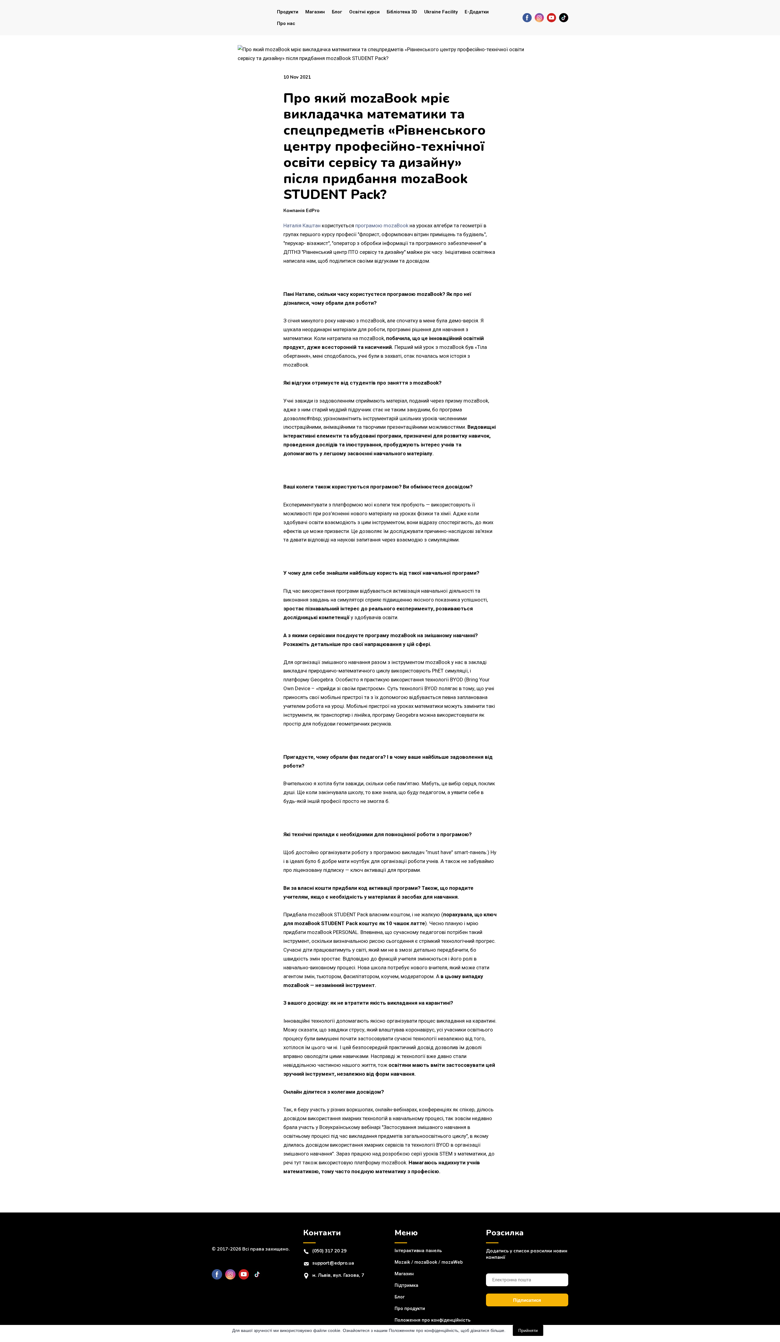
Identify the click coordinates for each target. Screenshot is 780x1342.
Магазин (315, 12)
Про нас (286, 23)
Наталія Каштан (302, 225)
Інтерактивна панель (418, 1250)
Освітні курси (364, 12)
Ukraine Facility (441, 12)
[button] (527, 17)
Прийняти (528, 1330)
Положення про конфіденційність (432, 1320)
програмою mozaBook (381, 225)
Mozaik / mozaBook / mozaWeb (429, 1262)
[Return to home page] (236, 17)
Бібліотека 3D (402, 12)
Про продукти (410, 1308)
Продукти (287, 12)
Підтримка (406, 1285)
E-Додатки (477, 12)
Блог (337, 12)
